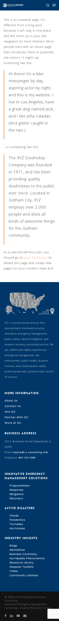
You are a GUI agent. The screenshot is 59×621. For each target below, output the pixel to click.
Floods (14, 515)
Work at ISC (13, 423)
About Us (11, 400)
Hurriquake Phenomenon (27, 558)
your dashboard (36, 257)
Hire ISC (10, 412)
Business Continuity (23, 554)
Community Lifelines (24, 575)
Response (16, 490)
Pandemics (17, 520)
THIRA (14, 571)
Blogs (13, 545)
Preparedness (20, 485)
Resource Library (22, 562)
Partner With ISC (17, 417)
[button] (54, 5)
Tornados (16, 524)
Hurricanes (17, 528)
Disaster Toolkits (22, 567)
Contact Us (13, 406)
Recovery (16, 498)
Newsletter (17, 550)
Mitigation (17, 494)
